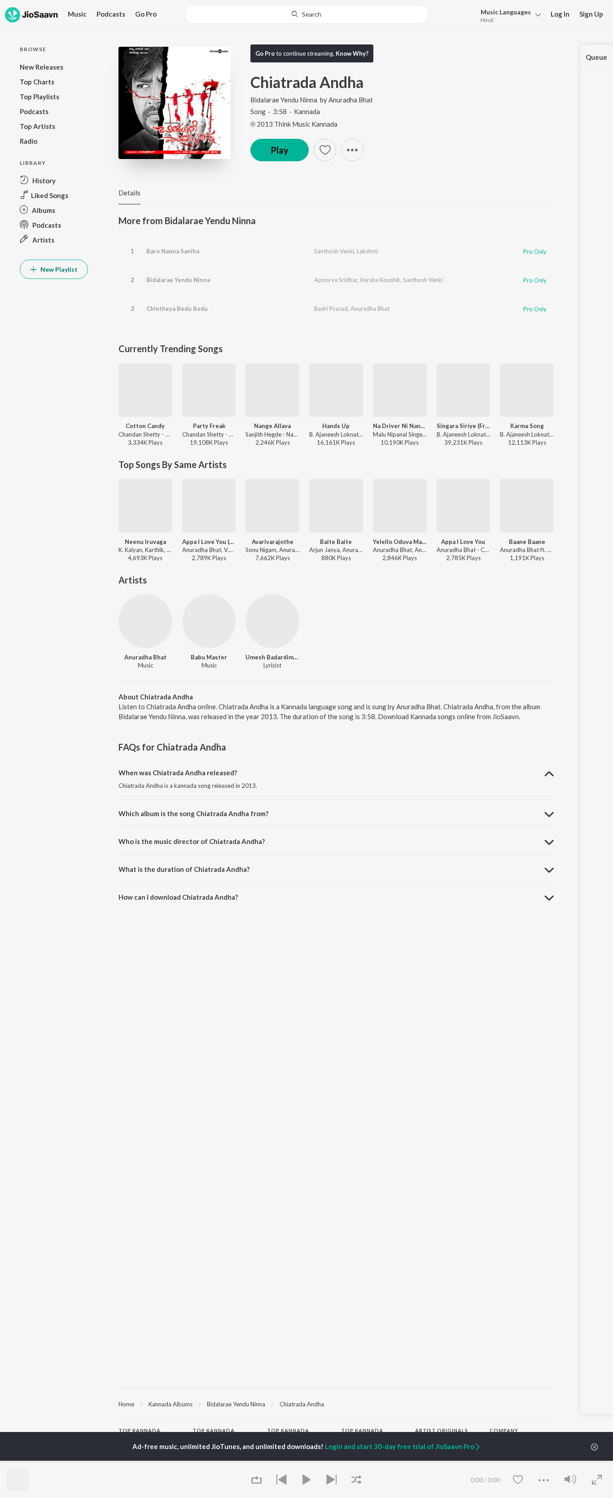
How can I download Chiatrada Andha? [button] (178, 897)
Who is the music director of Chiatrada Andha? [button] (191, 841)
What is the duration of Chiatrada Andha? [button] (184, 869)
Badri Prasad (331, 308)
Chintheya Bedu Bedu (177, 308)
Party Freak (209, 425)
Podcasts (110, 14)
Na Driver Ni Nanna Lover (400, 425)
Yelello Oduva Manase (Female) (400, 541)
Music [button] (77, 14)
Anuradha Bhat (350, 100)
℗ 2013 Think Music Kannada (293, 124)
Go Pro (146, 14)
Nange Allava (272, 425)
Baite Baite (336, 541)
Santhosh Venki (334, 251)
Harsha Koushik (380, 279)
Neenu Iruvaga (145, 541)
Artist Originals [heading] (441, 1430)
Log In (560, 14)
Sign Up (591, 14)
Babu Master (209, 657)
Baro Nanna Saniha (172, 251)
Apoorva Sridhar (335, 279)
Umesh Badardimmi (272, 657)
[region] (336, 1404)
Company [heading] (504, 1430)
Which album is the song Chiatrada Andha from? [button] (193, 813)
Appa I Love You (463, 541)
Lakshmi (367, 251)
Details (129, 193)
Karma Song (527, 425)
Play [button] (280, 150)
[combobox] (306, 14)
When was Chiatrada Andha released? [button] (177, 773)
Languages (506, 12)
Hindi (487, 20)
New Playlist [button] (58, 269)
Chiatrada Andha (302, 1404)
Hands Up (336, 425)
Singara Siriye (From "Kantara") (463, 425)
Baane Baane (527, 541)
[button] (508, 15)
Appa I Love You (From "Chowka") (209, 541)
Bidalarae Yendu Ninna (283, 100)
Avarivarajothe (272, 541)
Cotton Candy (145, 425)
